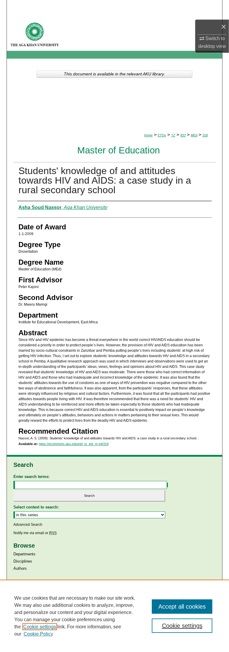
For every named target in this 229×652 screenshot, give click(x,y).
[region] (114, 616)
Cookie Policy (38, 633)
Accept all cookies (182, 606)
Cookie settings (39, 626)
